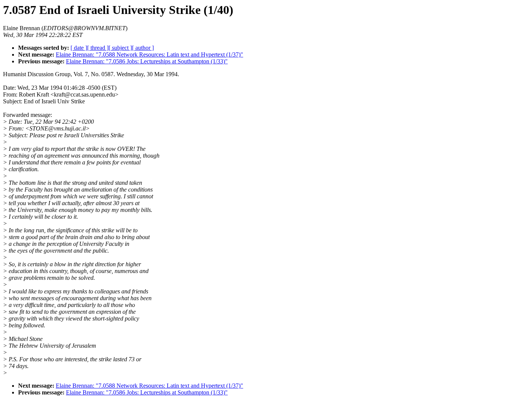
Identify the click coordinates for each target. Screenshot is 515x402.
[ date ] (79, 47)
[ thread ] (98, 47)
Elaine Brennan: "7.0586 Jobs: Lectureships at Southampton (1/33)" (147, 61)
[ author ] (143, 47)
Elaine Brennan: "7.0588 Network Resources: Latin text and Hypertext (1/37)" (149, 54)
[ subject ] (120, 47)
